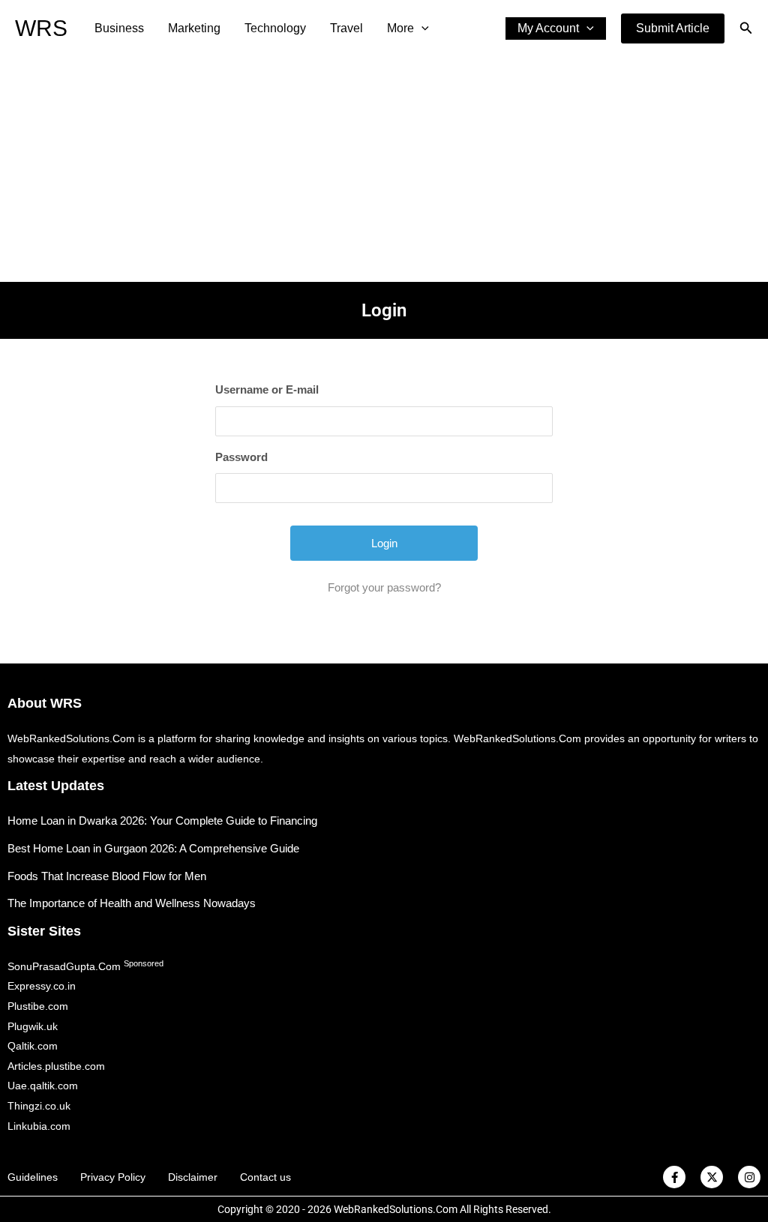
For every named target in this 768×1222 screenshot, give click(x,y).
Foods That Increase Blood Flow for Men (107, 876)
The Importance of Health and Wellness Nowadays (132, 903)
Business (119, 28)
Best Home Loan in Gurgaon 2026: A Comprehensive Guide (153, 848)
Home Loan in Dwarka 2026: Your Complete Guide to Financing (162, 820)
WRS (41, 28)
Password (241, 457)
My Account (548, 28)
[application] (421, 28)
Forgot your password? (384, 587)
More (400, 28)
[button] (672, 28)
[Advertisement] (384, 169)
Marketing (194, 28)
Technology (275, 28)
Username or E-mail (267, 389)
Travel (346, 28)
